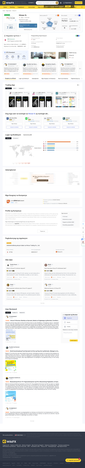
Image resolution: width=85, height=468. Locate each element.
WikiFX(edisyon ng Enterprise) (9, 446)
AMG (30, 463)
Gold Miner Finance (48, 465)
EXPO (28, 446)
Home (4, 10)
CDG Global (67, 463)
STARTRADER (43, 463)
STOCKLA (56, 463)
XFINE (18, 463)
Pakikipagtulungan (52, 446)
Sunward (62, 463)
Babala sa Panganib (26, 445)
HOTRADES (19, 465)
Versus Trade (35, 463)
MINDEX (33, 465)
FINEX (25, 463)
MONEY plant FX (6, 463)
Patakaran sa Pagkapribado (51, 445)
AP (22, 463)
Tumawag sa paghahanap (63, 445)
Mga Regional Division (62, 446)
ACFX (73, 463)
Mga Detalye (14, 123)
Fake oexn (49, 463)
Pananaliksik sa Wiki (35, 446)
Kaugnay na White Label (15, 445)
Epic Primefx (39, 465)
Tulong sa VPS (44, 446)
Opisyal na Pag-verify (21, 446)
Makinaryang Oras (28, 29)
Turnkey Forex (26, 465)
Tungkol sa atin (6, 445)
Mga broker (8, 10)
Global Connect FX (7, 465)
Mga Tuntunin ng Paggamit (38, 445)
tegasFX (13, 463)
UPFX (13, 465)
